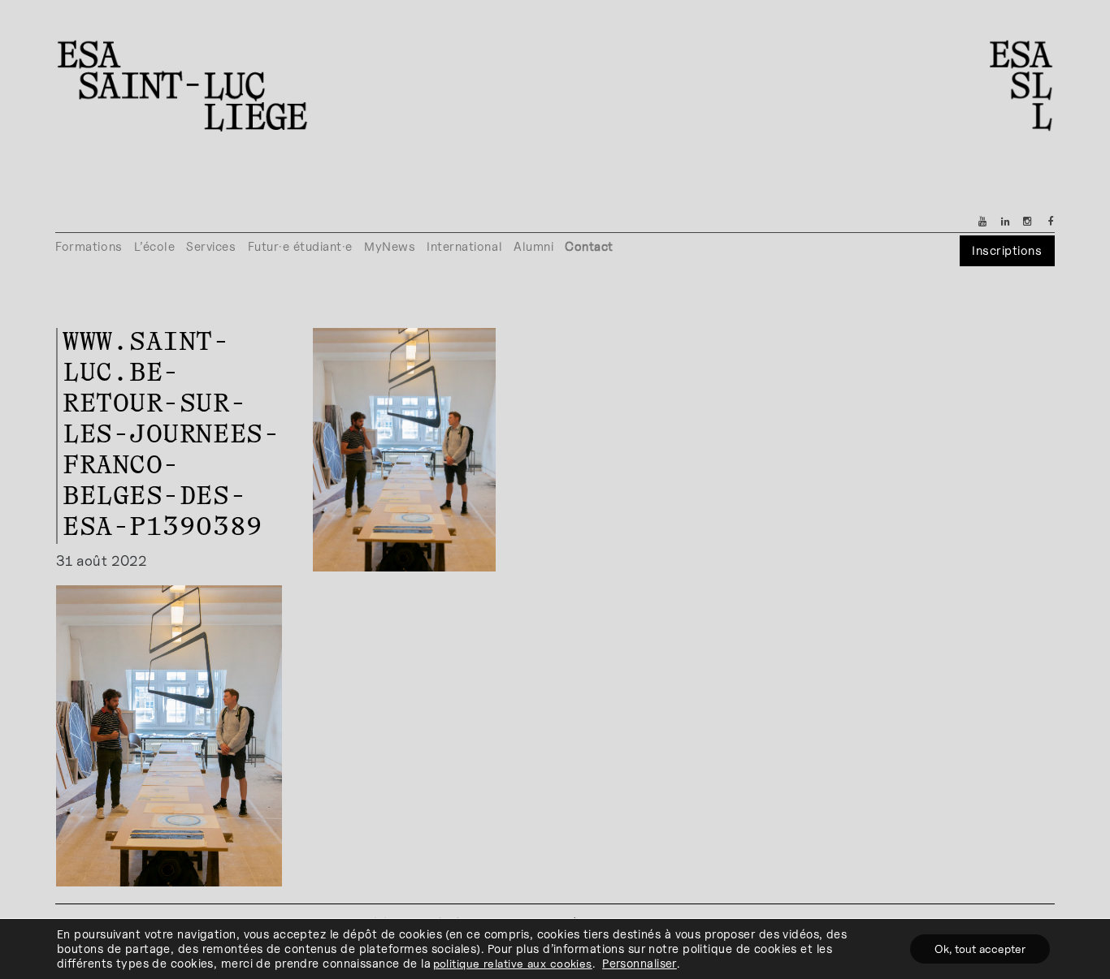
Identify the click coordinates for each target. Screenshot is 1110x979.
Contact (589, 246)
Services (211, 246)
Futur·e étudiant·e (300, 246)
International (464, 246)
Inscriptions (1007, 250)
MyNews (389, 246)
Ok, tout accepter (979, 948)
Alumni (533, 246)
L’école (155, 246)
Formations (88, 246)
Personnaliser (639, 963)
